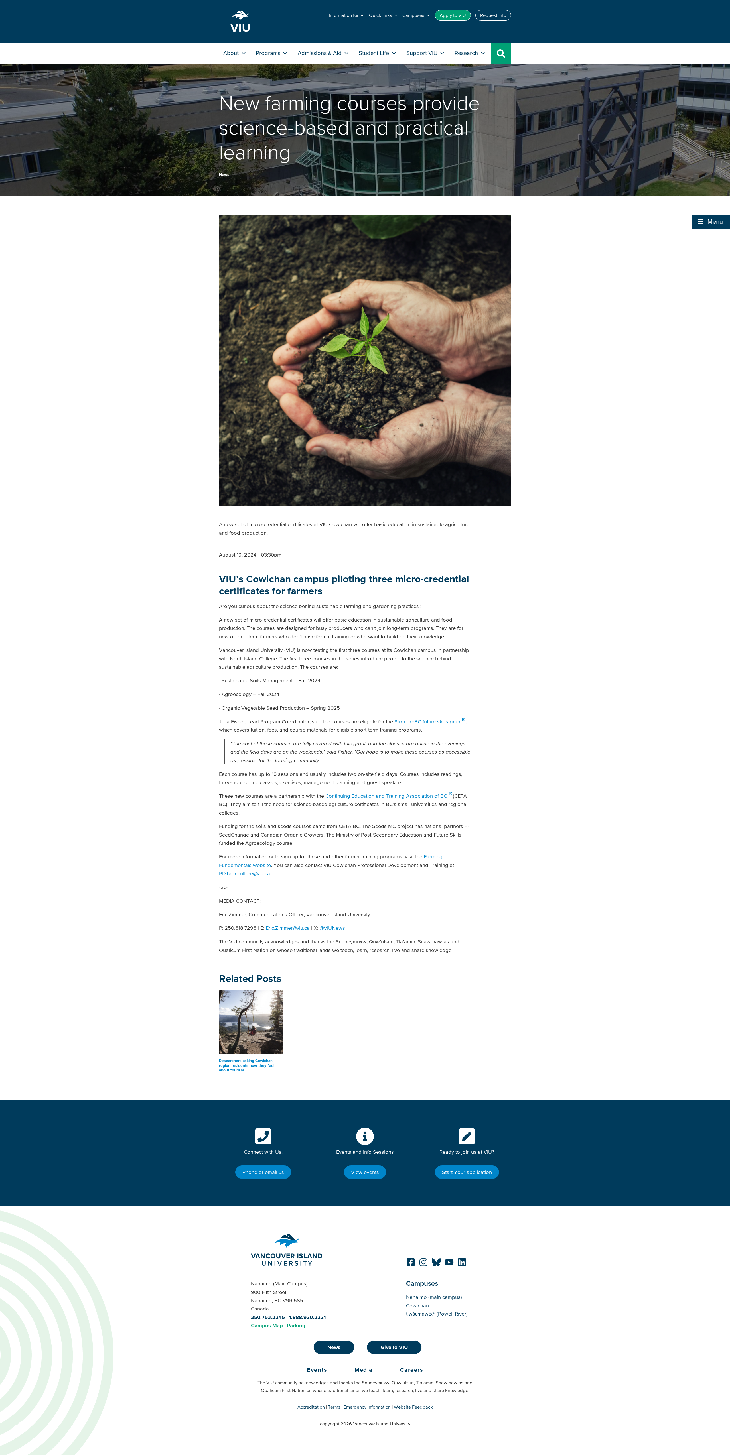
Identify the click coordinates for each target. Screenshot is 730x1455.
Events (317, 1370)
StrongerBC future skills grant (428, 722)
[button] (711, 221)
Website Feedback (413, 1406)
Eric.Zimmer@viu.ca (288, 928)
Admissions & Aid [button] (320, 53)
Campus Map (267, 1325)
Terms (334, 1406)
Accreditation (311, 1406)
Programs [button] (269, 53)
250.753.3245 (268, 1317)
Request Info (493, 15)
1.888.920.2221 (307, 1317)
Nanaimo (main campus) (434, 1297)
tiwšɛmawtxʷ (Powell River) (437, 1314)
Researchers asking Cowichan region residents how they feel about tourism (246, 1065)
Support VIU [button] (422, 53)
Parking (296, 1325)
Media (363, 1370)
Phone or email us (263, 1172)
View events (365, 1172)
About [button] (231, 53)
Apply (453, 15)
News (224, 174)
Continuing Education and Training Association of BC (387, 796)
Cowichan (417, 1306)
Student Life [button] (374, 53)
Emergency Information (367, 1406)
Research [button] (467, 53)
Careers (411, 1370)
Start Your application (467, 1172)
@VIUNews (332, 928)
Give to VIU (394, 1347)
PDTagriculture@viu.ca (244, 873)
